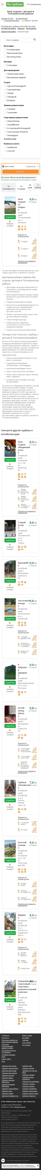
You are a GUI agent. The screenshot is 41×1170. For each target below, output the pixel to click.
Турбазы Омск (7, 1091)
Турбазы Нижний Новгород (8, 1081)
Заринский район (8, 32)
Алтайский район (8, 28)
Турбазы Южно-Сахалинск (28, 1078)
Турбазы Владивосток (10, 1096)
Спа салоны (26, 1043)
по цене (30, 186)
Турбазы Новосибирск (10, 1089)
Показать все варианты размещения (27, 261)
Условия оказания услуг (8, 1056)
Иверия (22, 915)
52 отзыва (33, 445)
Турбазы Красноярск (9, 1073)
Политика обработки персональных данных (10, 1041)
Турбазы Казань (28, 1068)
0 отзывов (33, 202)
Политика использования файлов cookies (7, 1046)
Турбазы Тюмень (28, 1084)
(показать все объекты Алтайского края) (18, 180)
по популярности (9, 187)
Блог (3, 1061)
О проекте (5, 1035)
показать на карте (10, 225)
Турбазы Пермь (7, 1093)
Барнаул (21, 28)
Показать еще (10, 139)
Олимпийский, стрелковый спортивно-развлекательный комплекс (23, 986)
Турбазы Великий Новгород (8, 1085)
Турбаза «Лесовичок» (23, 783)
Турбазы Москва (8, 1075)
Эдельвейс (23, 562)
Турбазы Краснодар (9, 1071)
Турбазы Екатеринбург (30, 1081)
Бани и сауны (27, 1035)
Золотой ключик (22, 843)
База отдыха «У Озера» (21, 203)
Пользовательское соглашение (9, 1051)
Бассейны (25, 1038)
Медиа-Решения (20, 1107)
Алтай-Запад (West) (21, 711)
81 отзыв (33, 785)
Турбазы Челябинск (29, 1089)
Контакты (5, 1038)
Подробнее (10, 217)
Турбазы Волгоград (9, 1066)
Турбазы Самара (28, 1075)
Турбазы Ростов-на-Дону (29, 1071)
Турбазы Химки (7, 1078)
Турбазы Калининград (10, 1068)
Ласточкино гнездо (23, 602)
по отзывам (21, 187)
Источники (26, 1045)
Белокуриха (31, 28)
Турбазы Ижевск (28, 1086)
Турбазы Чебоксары (29, 1091)
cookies (21, 1165)
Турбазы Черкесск (29, 1096)
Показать (20, 171)
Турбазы (25, 1040)
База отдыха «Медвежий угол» (23, 446)
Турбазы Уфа (27, 1066)
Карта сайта (6, 1059)
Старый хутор (22, 523)
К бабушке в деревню (22, 668)
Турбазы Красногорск (30, 1093)
